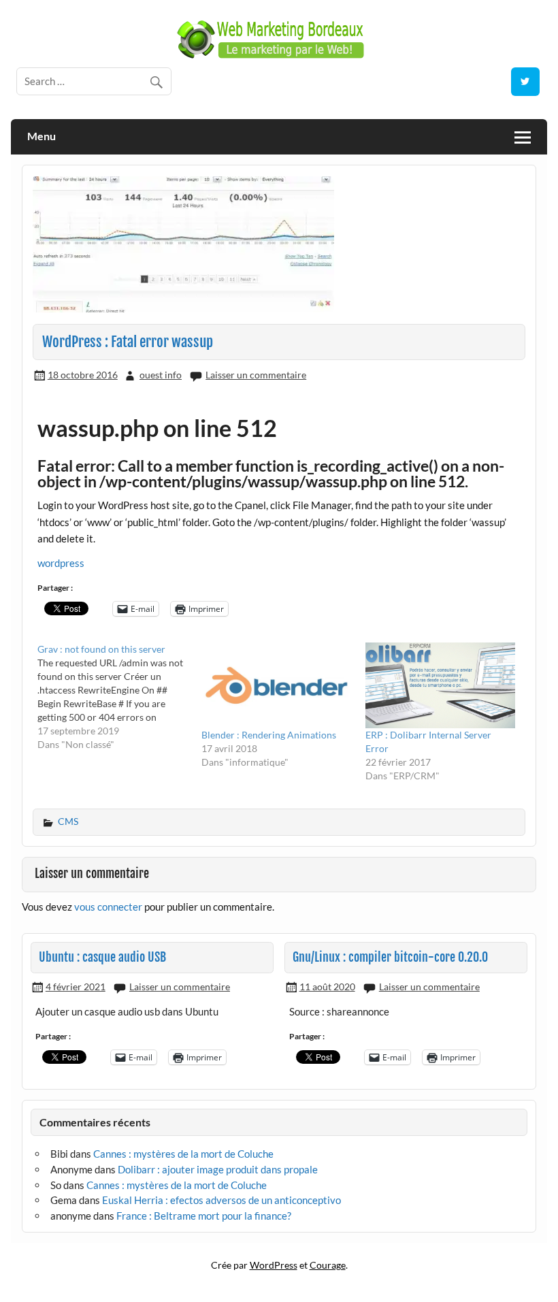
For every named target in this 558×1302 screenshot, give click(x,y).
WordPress (273, 1265)
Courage (328, 1265)
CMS (68, 821)
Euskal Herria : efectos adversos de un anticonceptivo (221, 1200)
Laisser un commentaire (256, 374)
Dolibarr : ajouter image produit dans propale (218, 1169)
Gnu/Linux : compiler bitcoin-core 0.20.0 (390, 957)
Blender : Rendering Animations (268, 734)
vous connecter (108, 906)
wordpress (60, 563)
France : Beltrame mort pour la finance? (203, 1215)
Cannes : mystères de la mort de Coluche (183, 1154)
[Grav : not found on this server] (119, 696)
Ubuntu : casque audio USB (102, 957)
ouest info (161, 374)
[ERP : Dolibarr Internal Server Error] (440, 685)
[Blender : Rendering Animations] (276, 685)
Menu (41, 135)
